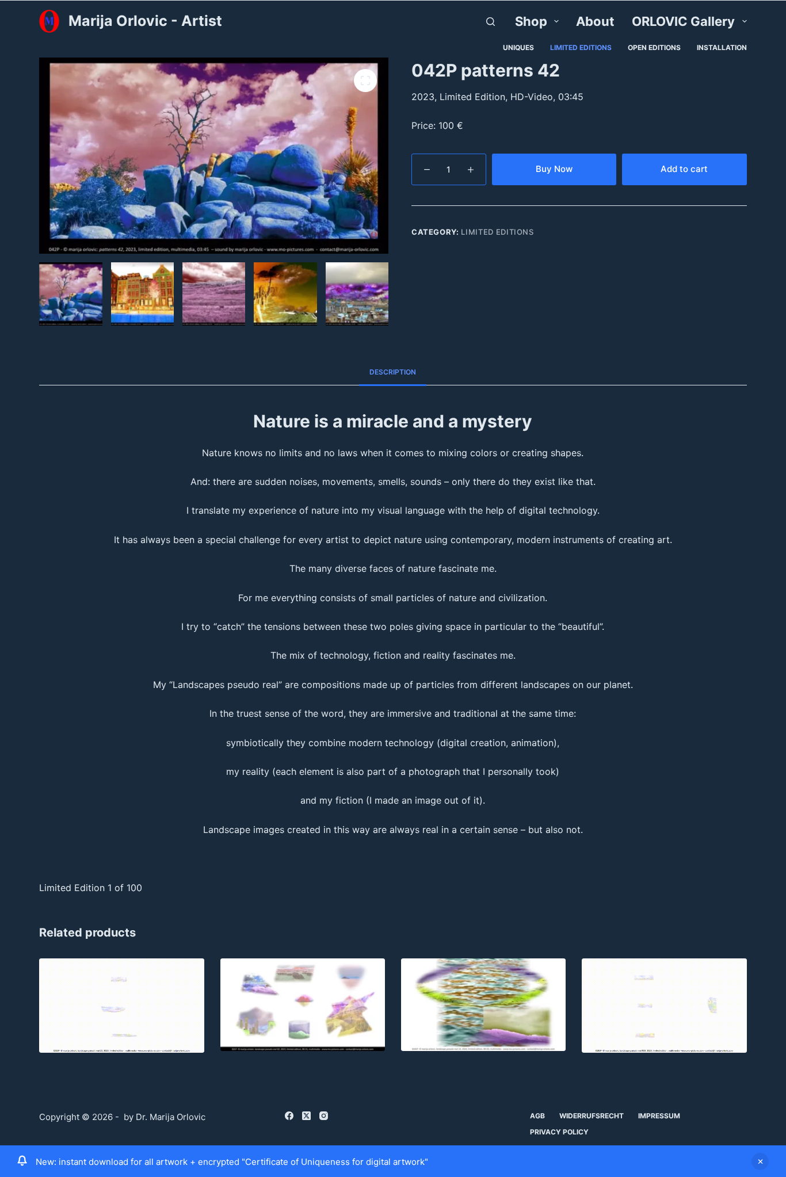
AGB (537, 1115)
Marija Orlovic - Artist (145, 20)
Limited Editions (581, 47)
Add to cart (684, 168)
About (595, 21)
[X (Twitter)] (306, 1115)
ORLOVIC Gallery (683, 21)
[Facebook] (289, 1115)
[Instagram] (323, 1115)
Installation (722, 47)
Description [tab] (392, 372)
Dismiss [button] (760, 1161)
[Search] (490, 21)
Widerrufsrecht (591, 1115)
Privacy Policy (559, 1132)
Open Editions (654, 47)
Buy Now (554, 168)
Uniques (518, 47)
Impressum (659, 1115)
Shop (531, 21)
